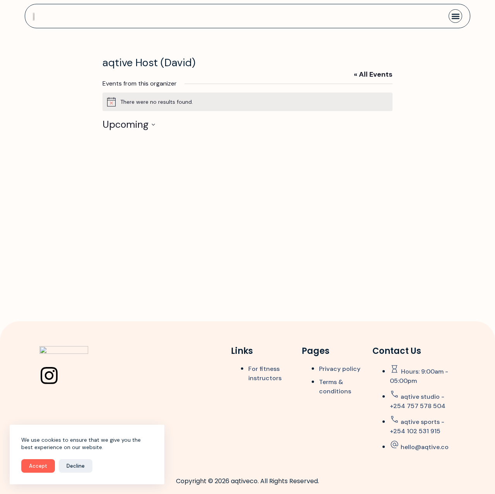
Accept (38, 466)
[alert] (247, 102)
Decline (76, 466)
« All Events (373, 74)
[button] (455, 16)
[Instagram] (49, 375)
